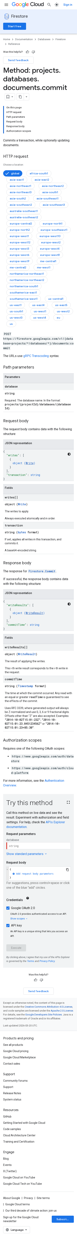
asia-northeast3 (21, 192)
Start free (14, 26)
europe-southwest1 (53, 230)
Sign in (67, 4)
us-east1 (16, 305)
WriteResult (34, 613)
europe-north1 (52, 223)
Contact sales (11, 1063)
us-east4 (38, 305)
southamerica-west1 (24, 299)
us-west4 (39, 317)
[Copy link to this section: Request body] (32, 421)
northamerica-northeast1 (27, 273)
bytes (22, 532)
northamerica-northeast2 (27, 280)
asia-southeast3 (54, 204)
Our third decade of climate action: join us (31, 1210)
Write (30, 463)
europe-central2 (21, 223)
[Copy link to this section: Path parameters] (38, 367)
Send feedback (18, 60)
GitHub (7, 1116)
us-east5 (61, 305)
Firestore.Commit (42, 571)
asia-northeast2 (53, 186)
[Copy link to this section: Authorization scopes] (46, 740)
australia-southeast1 (24, 211)
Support (8, 1087)
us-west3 (16, 317)
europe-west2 (51, 242)
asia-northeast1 (20, 186)
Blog (6, 1158)
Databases (44, 39)
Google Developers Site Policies (43, 1014)
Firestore (19, 16)
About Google (11, 1198)
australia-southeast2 (24, 217)
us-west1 (40, 311)
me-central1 (48, 261)
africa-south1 (39, 173)
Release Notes (12, 1093)
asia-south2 (18, 198)
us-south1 (16, 311)
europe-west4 (49, 248)
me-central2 (18, 267)
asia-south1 (50, 192)
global (15, 173)
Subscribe (63, 1219)
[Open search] (49, 4)
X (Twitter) (10, 1171)
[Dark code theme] (69, 454)
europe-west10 (50, 236)
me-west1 (43, 267)
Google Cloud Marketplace (19, 1057)
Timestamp (25, 686)
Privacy (28, 1198)
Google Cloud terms (17, 1204)
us (11, 324)
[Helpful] (27, 52)
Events (7, 1164)
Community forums (15, 1080)
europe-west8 (50, 255)
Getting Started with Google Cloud (24, 1122)
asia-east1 (17, 179)
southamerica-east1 (23, 292)
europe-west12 (20, 242)
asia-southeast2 (21, 204)
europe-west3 (19, 248)
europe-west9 (19, 261)
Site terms (43, 1198)
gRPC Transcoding (36, 356)
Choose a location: (13, 164)
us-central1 (55, 299)
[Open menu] (6, 4)
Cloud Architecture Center (19, 1135)
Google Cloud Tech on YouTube (22, 1183)
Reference (14, 44)
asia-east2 (42, 179)
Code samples (12, 1129)
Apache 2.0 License (62, 1010)
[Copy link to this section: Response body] (35, 563)
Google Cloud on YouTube (19, 1177)
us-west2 (63, 311)
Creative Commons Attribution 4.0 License (48, 1006)
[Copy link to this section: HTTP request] (32, 156)
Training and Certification (18, 1141)
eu (58, 317)
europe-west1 (19, 236)
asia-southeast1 (47, 198)
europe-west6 (19, 255)
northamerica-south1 (24, 286)
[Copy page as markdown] (20, 96)
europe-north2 (20, 230)
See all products (13, 1044)
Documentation (24, 39)
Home (6, 39)
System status (12, 1099)
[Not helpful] (33, 52)
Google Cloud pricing (15, 1051)
